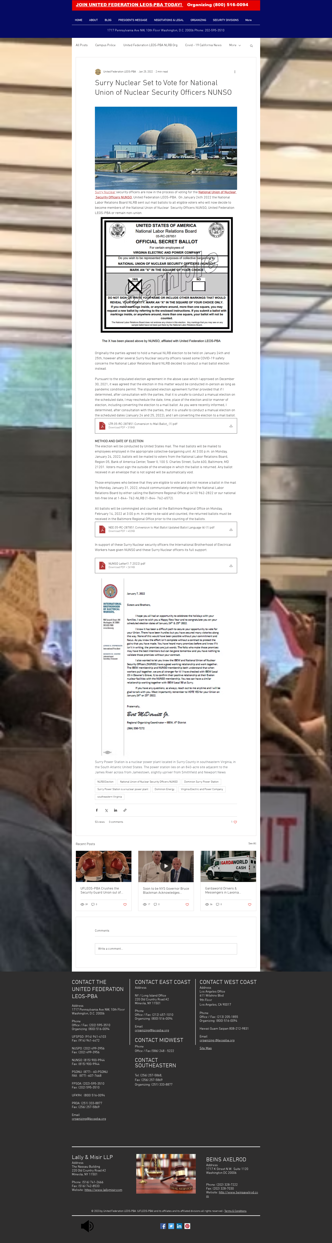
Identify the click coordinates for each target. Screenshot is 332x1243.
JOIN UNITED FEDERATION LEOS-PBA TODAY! (129, 4)
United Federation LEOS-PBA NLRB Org (150, 45)
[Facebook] (163, 1226)
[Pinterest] (187, 1226)
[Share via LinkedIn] (115, 810)
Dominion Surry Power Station (201, 782)
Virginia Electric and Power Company (202, 789)
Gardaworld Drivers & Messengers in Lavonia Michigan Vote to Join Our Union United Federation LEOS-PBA (228, 891)
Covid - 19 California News (203, 45)
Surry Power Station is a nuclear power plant (122, 789)
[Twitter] (171, 1226)
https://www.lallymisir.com (103, 1190)
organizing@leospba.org (89, 1119)
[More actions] (234, 72)
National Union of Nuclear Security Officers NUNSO (149, 782)
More (233, 45)
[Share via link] (125, 810)
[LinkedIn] (179, 1226)
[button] (251, 45)
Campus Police (105, 45)
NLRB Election (105, 782)
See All (252, 843)
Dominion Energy (164, 789)
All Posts (82, 45)
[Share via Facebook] (97, 810)
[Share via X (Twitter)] (106, 810)
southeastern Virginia (109, 797)
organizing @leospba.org (217, 1040)
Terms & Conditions (235, 1211)
